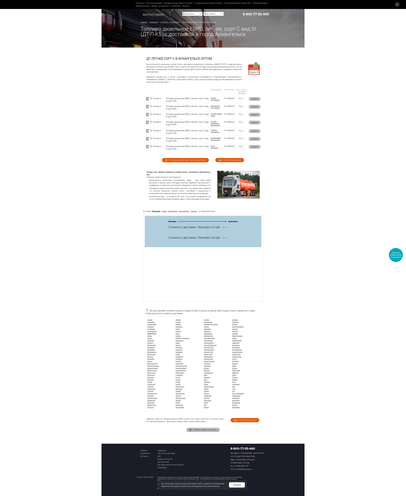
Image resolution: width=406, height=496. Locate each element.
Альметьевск (151, 324)
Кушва (178, 382)
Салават (235, 320)
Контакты (185, 6)
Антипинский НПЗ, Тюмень (215, 107)
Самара (234, 324)
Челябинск (235, 398)
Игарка (178, 322)
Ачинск (149, 338)
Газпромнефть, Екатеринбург (216, 139)
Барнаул (150, 343)
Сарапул (235, 331)
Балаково (150, 341)
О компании (175, 6)
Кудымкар (179, 375)
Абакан (149, 320)
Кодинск (178, 361)
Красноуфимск (181, 370)
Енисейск (150, 396)
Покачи (206, 393)
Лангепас (179, 389)
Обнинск (207, 370)
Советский (235, 343)
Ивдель (178, 320)
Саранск (235, 329)
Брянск (149, 361)
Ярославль (156, 211)
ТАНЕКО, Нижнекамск (215, 99)
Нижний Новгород (210, 345)
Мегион (178, 400)
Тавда (234, 366)
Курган (178, 380)
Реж (205, 405)
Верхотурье (151, 373)
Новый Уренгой (209, 361)
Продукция (140, 3)
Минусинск (179, 405)
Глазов (149, 382)
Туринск (235, 377)
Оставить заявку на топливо (205, 429)
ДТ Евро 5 (164, 22)
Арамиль (150, 327)
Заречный (150, 403)
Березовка (151, 350)
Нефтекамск (208, 334)
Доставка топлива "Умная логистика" (178, 3)
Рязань (206, 407)
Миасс (178, 403)
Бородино (150, 359)
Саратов (235, 334)
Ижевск (178, 324)
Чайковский (236, 396)
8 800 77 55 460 (256, 14)
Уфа (233, 387)
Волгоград (151, 375)
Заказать (254, 99)
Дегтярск (150, 387)
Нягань (206, 368)
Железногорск (152, 398)
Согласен (237, 485)
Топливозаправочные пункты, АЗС (237, 3)
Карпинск (179, 347)
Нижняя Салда (209, 350)
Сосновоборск (237, 350)
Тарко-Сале (236, 370)
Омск (205, 375)
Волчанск (150, 377)
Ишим (178, 334)
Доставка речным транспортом (171, 465)
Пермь (164, 211)
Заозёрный (151, 400)
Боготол (150, 357)
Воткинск (150, 380)
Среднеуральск (237, 352)
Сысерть (235, 364)
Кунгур (178, 377)
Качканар (179, 350)
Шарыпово (236, 400)
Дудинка (150, 391)
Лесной (178, 391)
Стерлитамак (236, 357)
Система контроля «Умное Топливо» (208, 3)
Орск (205, 380)
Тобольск (235, 373)
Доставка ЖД (163, 462)
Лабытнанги (180, 387)
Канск (178, 343)
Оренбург (207, 377)
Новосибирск (208, 357)
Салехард (235, 322)
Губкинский (151, 384)
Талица (234, 368)
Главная (144, 22)
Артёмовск (151, 329)
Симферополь (237, 341)
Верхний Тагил (152, 364)
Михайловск (180, 407)
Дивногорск (151, 389)
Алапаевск (151, 322)
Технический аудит (260, 3)
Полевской (207, 396)
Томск (234, 375)
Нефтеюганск (208, 336)
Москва (206, 320)
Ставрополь (236, 354)
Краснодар (179, 364)
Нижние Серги (209, 343)
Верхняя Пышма (153, 366)
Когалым (179, 359)
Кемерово (179, 352)
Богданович (151, 354)
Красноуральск (181, 368)
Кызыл (178, 384)
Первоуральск (209, 387)
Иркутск (178, 331)
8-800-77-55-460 (242, 449)
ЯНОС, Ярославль (214, 147)
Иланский (179, 327)
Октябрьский (208, 373)
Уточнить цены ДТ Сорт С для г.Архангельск (187, 160)
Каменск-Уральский (182, 338)
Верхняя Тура (152, 370)
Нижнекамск (173, 211)
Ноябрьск (207, 366)
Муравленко (208, 322)
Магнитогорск (180, 398)
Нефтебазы (162, 467)
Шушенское (236, 403)
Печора (206, 391)
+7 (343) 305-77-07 (241, 466)
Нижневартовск (209, 338)
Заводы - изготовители (160, 6)
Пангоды (207, 382)
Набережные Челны (211, 324)
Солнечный (236, 347)
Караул (178, 345)
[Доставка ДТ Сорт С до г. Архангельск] (238, 198)
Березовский (151, 352)
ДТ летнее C (175, 22)
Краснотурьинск (181, 366)
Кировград (179, 357)
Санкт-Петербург (238, 327)
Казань (178, 336)
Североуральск (237, 336)
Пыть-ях (207, 398)
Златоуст (150, 407)
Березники (151, 347)
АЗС (159, 456)
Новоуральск (208, 359)
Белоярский (151, 345)
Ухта (233, 389)
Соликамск (236, 345)
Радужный (207, 400)
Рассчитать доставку (154, 3)
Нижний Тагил (209, 347)
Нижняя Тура (208, 352)
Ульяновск (236, 384)
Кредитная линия (142, 6)
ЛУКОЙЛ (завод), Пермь (216, 115)
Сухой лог (235, 361)
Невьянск (207, 331)
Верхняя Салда (152, 368)
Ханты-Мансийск (238, 393)
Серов (234, 338)
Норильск (207, 364)
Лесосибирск (180, 393)
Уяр (233, 391)
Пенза (206, 384)
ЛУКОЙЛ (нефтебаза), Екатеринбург (215, 123)
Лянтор (178, 396)
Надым (206, 327)
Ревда (206, 403)
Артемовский (152, 331)
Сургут (234, 359)
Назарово (207, 329)
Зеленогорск (151, 405)
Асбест (149, 336)
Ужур (234, 382)
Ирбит (178, 329)
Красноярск (180, 373)
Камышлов (179, 341)
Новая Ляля (208, 354)
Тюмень (194, 211)
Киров (178, 354)
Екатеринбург (184, 211)
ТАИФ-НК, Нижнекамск (215, 131)
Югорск (234, 405)
